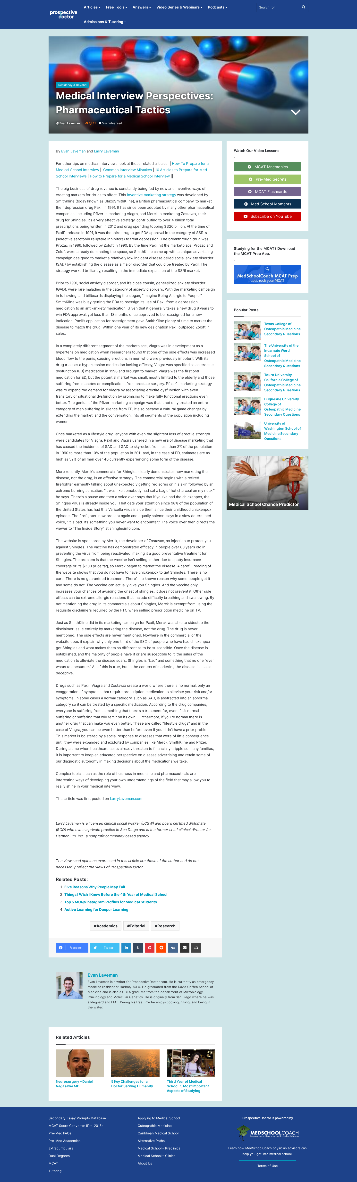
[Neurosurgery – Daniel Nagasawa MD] (80, 1063)
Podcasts (216, 7)
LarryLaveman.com (125, 798)
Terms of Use (267, 1166)
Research (166, 925)
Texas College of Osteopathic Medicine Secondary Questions (282, 329)
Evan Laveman (70, 123)
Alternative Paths (151, 1141)
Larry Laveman (106, 151)
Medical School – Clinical (157, 1156)
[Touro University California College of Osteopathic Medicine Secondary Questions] (247, 381)
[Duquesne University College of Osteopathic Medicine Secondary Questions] (247, 406)
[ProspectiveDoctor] (64, 14)
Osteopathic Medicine (155, 1126)
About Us (145, 1163)
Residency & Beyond (72, 85)
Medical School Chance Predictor (264, 504)
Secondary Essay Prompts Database (77, 1118)
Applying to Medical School (159, 1118)
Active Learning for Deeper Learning (96, 909)
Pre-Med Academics (64, 1141)
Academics (107, 925)
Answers (140, 7)
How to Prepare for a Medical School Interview (130, 176)
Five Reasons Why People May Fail (94, 887)
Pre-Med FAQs (60, 1133)
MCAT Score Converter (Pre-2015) (76, 1126)
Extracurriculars (61, 1148)
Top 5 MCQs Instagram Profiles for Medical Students (110, 902)
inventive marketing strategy (152, 195)
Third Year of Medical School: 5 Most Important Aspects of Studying (188, 1086)
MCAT (53, 1163)
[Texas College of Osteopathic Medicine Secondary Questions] (247, 330)
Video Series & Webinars (178, 7)
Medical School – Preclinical (159, 1148)
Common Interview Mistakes (127, 170)
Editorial (137, 925)
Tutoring (55, 1171)
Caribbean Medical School (158, 1133)
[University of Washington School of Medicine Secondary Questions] (247, 430)
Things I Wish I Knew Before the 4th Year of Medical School (115, 894)
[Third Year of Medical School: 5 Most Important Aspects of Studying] (191, 1063)
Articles (91, 7)
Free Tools (115, 7)
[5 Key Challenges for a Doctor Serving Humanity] (135, 1063)
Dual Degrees (59, 1156)
